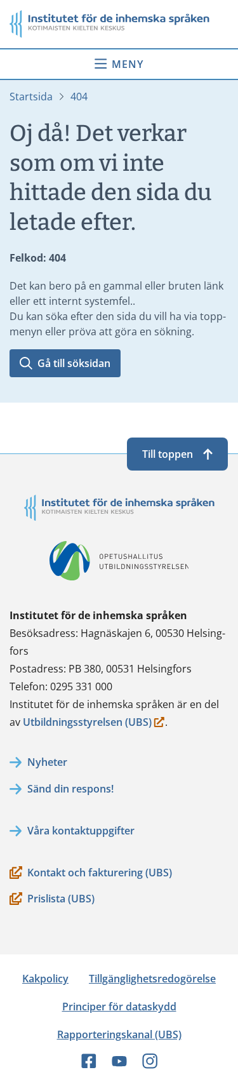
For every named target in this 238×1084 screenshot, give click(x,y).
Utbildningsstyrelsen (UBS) (87, 723)
